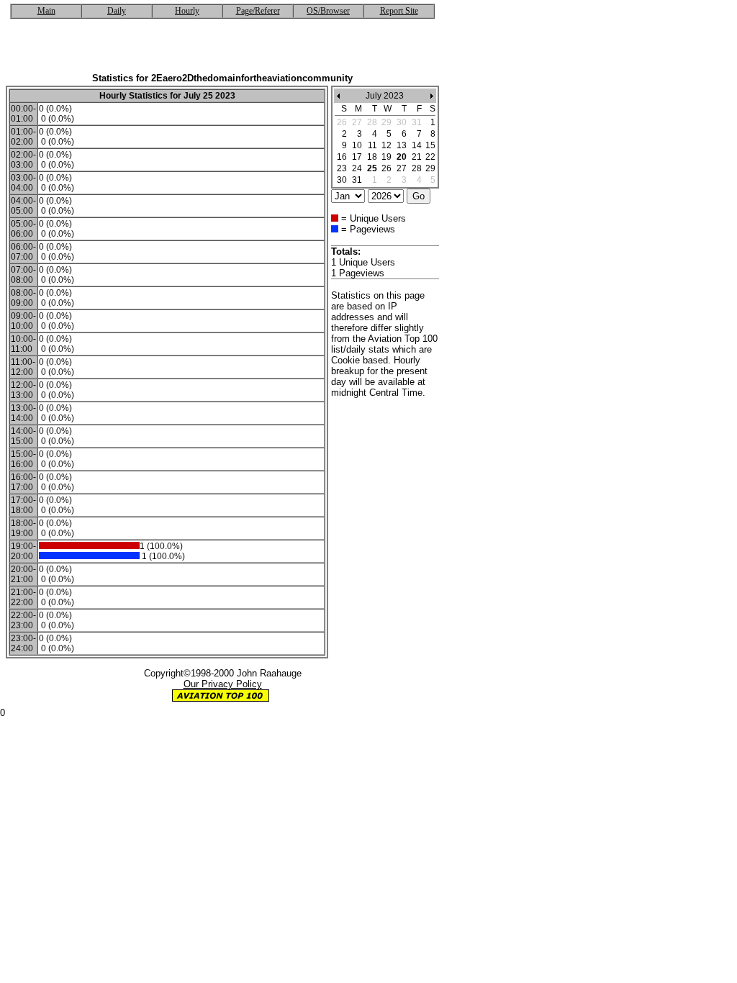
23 (342, 168)
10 (357, 145)
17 (357, 157)
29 (430, 168)
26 (386, 168)
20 (402, 157)
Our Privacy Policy (223, 684)
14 (417, 145)
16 (342, 157)
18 (372, 157)
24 (357, 168)
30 (342, 180)
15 (430, 145)
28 (417, 168)
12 (386, 145)
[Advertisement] (222, 51)
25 (372, 168)
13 (402, 145)
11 (372, 145)
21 (417, 157)
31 (357, 180)
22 (430, 157)
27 (402, 168)
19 (386, 157)
